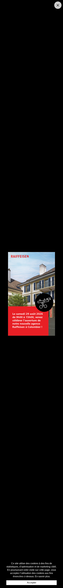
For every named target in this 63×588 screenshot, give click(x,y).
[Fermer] (58, 5)
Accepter (31, 582)
